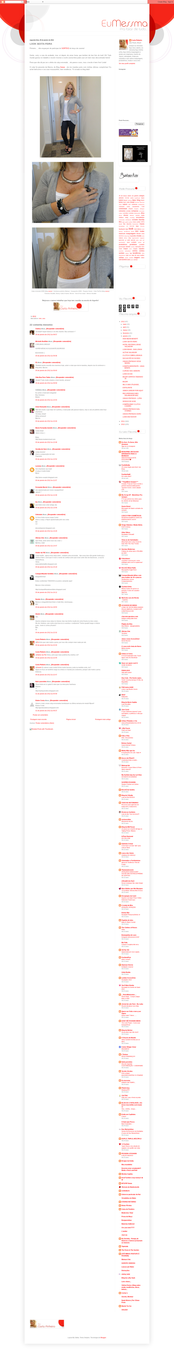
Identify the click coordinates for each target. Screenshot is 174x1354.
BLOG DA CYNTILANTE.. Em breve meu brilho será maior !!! (132, 1105)
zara (43, 318)
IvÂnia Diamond (127, 836)
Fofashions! (126, 559)
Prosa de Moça (127, 1216)
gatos (127, 222)
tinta (143, 253)
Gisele (37, 614)
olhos (125, 238)
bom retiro (126, 202)
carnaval (121, 206)
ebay (126, 217)
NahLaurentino (127, 1062)
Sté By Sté (125, 950)
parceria (121, 240)
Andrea (38, 329)
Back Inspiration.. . (127, 1124)
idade (120, 224)
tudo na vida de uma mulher (135, 255)
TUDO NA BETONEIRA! (130, 803)
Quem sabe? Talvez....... (129, 1015)
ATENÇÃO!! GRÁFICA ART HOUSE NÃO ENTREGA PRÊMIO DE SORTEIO (132, 873)
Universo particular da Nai (131, 1194)
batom (121, 200)
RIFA (143, 246)
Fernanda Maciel (41, 487)
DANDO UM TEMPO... (129, 1082)
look (40, 318)
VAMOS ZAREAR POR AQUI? (133, 390)
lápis (137, 226)
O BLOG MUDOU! (127, 1155)
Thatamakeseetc (128, 870)
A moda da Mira (127, 905)
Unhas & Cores (127, 654)
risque (125, 249)
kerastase (122, 226)
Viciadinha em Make (129, 1198)
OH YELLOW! (126, 838)
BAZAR (125, 382)
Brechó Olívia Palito (129, 568)
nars (143, 236)
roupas (135, 248)
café (129, 204)
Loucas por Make (128, 1267)
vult (120, 260)
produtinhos (123, 244)
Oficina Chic (39, 538)
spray (127, 253)
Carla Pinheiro (40, 639)
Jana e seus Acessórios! (131, 639)
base (142, 198)
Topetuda (125, 1246)
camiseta (134, 204)
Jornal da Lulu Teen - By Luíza (132, 1004)
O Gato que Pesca (128, 1122)
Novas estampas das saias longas (132, 883)
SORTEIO (65, 48)
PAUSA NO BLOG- (127, 821)
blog (138, 200)
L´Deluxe (125, 1054)
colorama (122, 211)
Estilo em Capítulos (129, 1114)
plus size (139, 240)
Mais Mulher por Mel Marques (132, 888)
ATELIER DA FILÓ (128, 881)
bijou (134, 200)
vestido (131, 257)
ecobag (132, 217)
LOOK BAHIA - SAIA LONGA (132, 349)
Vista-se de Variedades (130, 540)
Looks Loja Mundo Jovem (129, 689)
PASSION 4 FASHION (129, 1153)
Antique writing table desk (129, 618)
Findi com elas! (126, 730)
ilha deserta (127, 224)
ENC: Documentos (127, 737)
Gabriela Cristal (127, 844)
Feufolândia (126, 465)
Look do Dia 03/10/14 (128, 797)
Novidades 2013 (127, 980)
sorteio (121, 253)
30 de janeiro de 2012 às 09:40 (46, 370)
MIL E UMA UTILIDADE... (131, 384)
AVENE (127, 198)
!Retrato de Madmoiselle (130, 1187)
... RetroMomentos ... (129, 995)
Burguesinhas (127, 1220)
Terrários (124, 633)
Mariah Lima (140, 233)
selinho (134, 251)
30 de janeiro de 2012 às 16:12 (46, 592)
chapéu (136, 208)
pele (128, 240)
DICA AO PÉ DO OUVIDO (131, 358)
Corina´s (125, 1293)
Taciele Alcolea (127, 1071)
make (142, 231)
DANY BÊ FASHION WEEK (131, 1021)
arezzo (121, 198)
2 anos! (124, 1116)
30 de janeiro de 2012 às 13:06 (46, 508)
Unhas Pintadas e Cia (129, 721)
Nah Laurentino (40, 681)
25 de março (123, 195)
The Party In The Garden (130, 1250)
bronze (137, 202)
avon (131, 198)
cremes (131, 213)
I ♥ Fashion (125, 1144)
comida (128, 211)
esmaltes (135, 220)
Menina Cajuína (127, 1174)
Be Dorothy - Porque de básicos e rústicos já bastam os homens (132, 1241)
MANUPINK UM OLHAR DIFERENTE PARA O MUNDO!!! (130, 454)
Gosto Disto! (126, 506)
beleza (130, 200)
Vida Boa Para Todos (42, 377)
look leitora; (137, 229)
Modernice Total (127, 1213)
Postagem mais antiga (103, 719)
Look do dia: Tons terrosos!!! (130, 814)
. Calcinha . (125, 600)
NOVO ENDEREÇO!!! (128, 1056)
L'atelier (124, 1231)
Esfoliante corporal (127, 967)
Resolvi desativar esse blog (130, 1006)
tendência (137, 253)
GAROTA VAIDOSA (128, 1263)
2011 (123, 421)
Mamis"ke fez (126, 1306)
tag (131, 253)
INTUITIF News (127, 1183)
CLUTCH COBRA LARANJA (132, 355)
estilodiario (126, 1191)
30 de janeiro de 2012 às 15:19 (46, 567)
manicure (122, 233)
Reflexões (125, 696)
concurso (141, 211)
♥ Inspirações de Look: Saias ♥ (131, 752)
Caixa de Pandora (128, 1209)
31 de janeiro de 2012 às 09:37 (46, 711)
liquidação (122, 229)
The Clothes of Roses (129, 927)
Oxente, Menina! (127, 1297)
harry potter (136, 222)
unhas (121, 257)
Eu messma (126, 1080)
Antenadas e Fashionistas (131, 860)
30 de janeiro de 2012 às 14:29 (46, 531)
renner (128, 247)
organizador (135, 238)
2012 (123, 321)
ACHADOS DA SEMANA (129, 777)
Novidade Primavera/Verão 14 (131, 914)
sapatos (141, 249)
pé (125, 240)
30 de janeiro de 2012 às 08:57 (46, 334)
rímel (120, 248)
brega (132, 202)
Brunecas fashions (128, 812)
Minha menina (126, 648)
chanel (131, 208)
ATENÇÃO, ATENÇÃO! (129, 907)
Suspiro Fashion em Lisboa (130, 784)
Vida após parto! (127, 672)
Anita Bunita (126, 972)
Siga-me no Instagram (128, 446)
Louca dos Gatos (128, 853)
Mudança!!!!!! (126, 1090)
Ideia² (123, 695)
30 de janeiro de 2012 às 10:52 (46, 459)
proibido (141, 244)
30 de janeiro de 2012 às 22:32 (46, 632)
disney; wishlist (135, 215)
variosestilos (126, 819)
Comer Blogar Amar (129, 1047)
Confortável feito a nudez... (130, 760)
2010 (123, 424)
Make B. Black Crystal (128, 922)
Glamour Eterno (127, 965)
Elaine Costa (40, 700)
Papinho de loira (127, 920)
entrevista (122, 220)
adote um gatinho (133, 195)
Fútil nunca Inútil (127, 687)
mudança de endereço (128, 855)
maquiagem (131, 233)
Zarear (62, 67)
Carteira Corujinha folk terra (130, 944)
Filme (123, 929)
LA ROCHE (130, 226)
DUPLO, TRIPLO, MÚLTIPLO (131, 1139)
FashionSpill (126, 474)
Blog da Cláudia (127, 795)
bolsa (121, 202)
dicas (120, 215)
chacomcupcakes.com (130, 616)
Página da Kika (127, 624)
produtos (133, 244)
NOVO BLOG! (126, 641)
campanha (141, 204)
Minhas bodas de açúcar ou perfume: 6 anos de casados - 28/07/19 (131, 590)
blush (142, 200)
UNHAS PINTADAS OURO (132, 414)
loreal (132, 231)
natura (121, 238)
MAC (137, 231)
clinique (142, 208)
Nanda (37, 599)
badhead (137, 198)
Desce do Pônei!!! (128, 758)
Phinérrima (126, 1088)
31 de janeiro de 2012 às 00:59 (46, 694)
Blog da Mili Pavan (128, 827)
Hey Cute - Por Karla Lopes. (132, 678)
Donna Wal (125, 913)
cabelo (125, 204)
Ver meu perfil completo (127, 63)
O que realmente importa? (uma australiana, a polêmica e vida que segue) (132, 713)
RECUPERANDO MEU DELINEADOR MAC (131, 394)
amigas (141, 196)
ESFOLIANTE (127, 388)
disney (126, 215)
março (125, 330)
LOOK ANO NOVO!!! (129, 417)
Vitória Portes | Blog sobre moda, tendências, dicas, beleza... (131, 1287)
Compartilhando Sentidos (44, 574)
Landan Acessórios (129, 978)
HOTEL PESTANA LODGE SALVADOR (132, 345)
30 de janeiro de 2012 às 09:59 (46, 383)
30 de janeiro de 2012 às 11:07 (46, 480)
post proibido (131, 242)
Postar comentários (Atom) (45, 723)
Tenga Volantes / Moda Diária (132, 525)
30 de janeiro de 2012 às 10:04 (46, 400)
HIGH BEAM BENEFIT (130, 339)
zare (132, 259)
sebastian (128, 251)
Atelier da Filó (40, 553)
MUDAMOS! (125, 1049)
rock (130, 248)
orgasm (142, 238)
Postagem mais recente (38, 719)
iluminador (135, 224)
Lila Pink (125, 1095)
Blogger (103, 1338)
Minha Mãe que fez (128, 751)
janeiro (125, 336)
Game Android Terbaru (129, 745)
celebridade (123, 209)
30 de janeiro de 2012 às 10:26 (46, 421)
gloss (130, 222)
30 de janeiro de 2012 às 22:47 (46, 675)
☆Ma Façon (126, 728)
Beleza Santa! (127, 743)
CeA (143, 206)
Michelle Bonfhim (41, 341)
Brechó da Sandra (128, 790)
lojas (126, 229)
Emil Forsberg (126, 527)
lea (36, 502)
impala (142, 224)
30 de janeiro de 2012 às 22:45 (46, 658)
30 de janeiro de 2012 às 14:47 (46, 546)
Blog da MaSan (127, 1030)
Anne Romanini (40, 407)
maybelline (133, 236)
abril (124, 327)
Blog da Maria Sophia (129, 702)
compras (134, 211)
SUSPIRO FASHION (129, 782)
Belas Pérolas (127, 1205)
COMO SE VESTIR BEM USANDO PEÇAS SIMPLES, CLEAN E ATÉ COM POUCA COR (132, 609)
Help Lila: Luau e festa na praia (131, 1097)
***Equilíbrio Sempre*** (130, 482)
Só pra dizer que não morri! (130, 1032)
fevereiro (126, 333)
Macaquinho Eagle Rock (129, 570)
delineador (137, 213)
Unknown (38, 514)
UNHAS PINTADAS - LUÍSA (132, 398)
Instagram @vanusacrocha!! (130, 937)
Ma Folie (125, 942)
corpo (120, 213)
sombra (141, 251)
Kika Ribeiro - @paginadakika (131, 626)
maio (125, 324)
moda (139, 236)
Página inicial (71, 719)
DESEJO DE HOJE (129, 401)
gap (123, 222)
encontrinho (140, 217)
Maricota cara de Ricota (130, 598)
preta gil (141, 242)
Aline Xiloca (126, 532)
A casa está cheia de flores (131, 646)
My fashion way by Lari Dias (132, 775)
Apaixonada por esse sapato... (131, 952)
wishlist (124, 260)
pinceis (133, 240)
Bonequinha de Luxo (129, 935)
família (141, 220)
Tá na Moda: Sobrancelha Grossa (132, 890)
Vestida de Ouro (41, 449)
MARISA (121, 236)
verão (126, 257)
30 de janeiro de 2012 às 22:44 (46, 645)
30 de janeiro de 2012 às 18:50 (46, 607)
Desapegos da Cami (129, 896)
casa (128, 206)
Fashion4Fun (126, 957)
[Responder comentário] (55, 329)
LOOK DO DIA (127, 374)
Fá (36, 362)
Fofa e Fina (125, 736)
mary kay (126, 236)
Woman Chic (126, 1259)
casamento (135, 206)
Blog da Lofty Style (128, 1278)
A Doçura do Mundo (129, 1038)
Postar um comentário (40, 715)
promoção (122, 246)
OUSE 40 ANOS (127, 665)
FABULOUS (126, 670)
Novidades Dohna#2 (128, 534)
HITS (142, 222)
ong (129, 238)
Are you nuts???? (128, 1228)
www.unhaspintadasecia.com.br (131, 723)
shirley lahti (126, 1274)
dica (142, 213)
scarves (121, 251)
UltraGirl (125, 1310)
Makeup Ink (126, 765)
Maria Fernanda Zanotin (43, 428)
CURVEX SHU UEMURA (131, 371)
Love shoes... (126, 1281)
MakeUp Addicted (128, 1224)
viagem (137, 257)
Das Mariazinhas (128, 1129)
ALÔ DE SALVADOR (130, 352)
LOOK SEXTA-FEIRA (130, 342)
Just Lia (124, 1235)
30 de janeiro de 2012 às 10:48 (46, 442)
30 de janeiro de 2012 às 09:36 (46, 356)
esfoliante (128, 220)
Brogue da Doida (128, 1161)
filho (120, 222)
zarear (50, 291)
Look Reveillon (126, 704)
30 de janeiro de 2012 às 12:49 (46, 495)
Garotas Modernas (128, 549)
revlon (133, 246)
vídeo (142, 257)
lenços (142, 226)
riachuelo (138, 246)
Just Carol (125, 710)
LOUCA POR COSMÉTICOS (131, 516)
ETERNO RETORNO (129, 1202)
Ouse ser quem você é (130, 663)
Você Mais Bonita (128, 985)
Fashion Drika (127, 587)
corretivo (125, 213)
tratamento (122, 255)
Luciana (38, 466)
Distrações (126, 1270)
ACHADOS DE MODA (129, 605)
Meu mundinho (127, 1165)
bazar (125, 200)
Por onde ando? (126, 476)
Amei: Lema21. (126, 959)
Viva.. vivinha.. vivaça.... (129, 1109)
